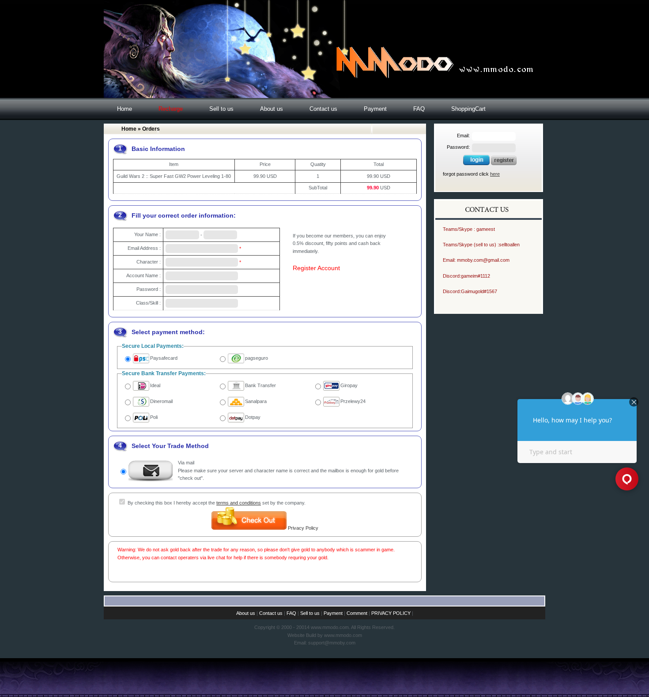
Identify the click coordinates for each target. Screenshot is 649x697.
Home (124, 108)
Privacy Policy (303, 528)
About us (271, 108)
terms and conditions (238, 502)
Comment (357, 613)
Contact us (323, 108)
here (495, 174)
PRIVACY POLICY (391, 613)
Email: (463, 135)
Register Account (316, 267)
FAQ (419, 108)
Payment (375, 108)
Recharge (170, 108)
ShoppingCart (468, 108)
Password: (458, 147)
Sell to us (221, 108)
